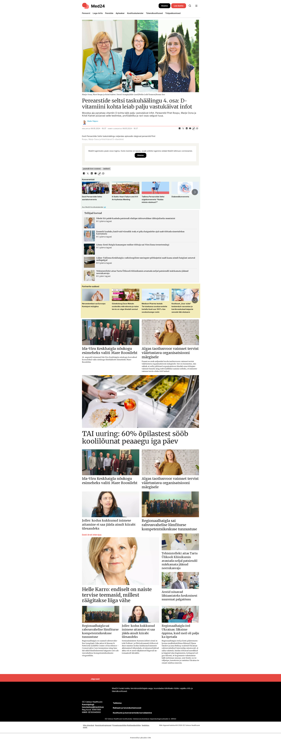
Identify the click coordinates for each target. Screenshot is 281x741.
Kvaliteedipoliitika (134, 725)
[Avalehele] (120, 6)
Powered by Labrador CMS (140, 738)
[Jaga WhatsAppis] (197, 128)
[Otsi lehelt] (190, 5)
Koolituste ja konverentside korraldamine (132, 713)
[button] (86, 192)
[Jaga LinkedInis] (186, 128)
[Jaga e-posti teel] (190, 128)
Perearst (86, 13)
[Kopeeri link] (193, 128)
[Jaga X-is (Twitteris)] (183, 128)
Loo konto (178, 6)
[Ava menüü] (196, 5)
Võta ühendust (88, 725)
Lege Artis (98, 13)
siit (105, 207)
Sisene (164, 6)
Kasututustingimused (103, 725)
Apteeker (120, 13)
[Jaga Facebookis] (179, 128)
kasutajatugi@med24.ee (93, 707)
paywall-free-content (92, 169)
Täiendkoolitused (154, 13)
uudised (106, 169)
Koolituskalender (135, 13)
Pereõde (109, 13)
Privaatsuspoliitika (119, 725)
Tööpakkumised (173, 13)
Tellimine (117, 703)
